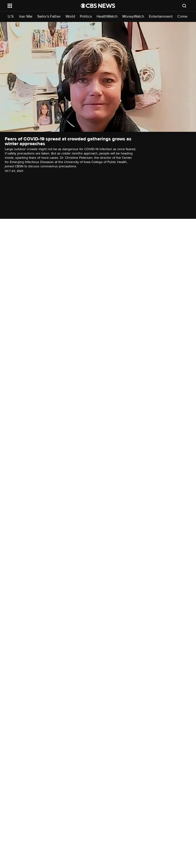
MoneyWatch (133, 16)
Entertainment (161, 16)
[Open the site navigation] (38, 6)
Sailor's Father (49, 16)
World (70, 16)
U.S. (11, 16)
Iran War (26, 16)
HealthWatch (107, 16)
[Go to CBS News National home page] (98, 5)
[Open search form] (184, 5)
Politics (86, 16)
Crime (182, 16)
